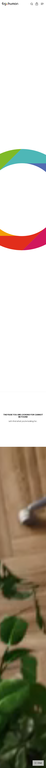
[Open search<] (32, 4)
